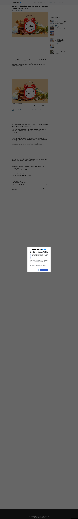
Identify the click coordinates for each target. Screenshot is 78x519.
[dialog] (39, 259)
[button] (39, 259)
